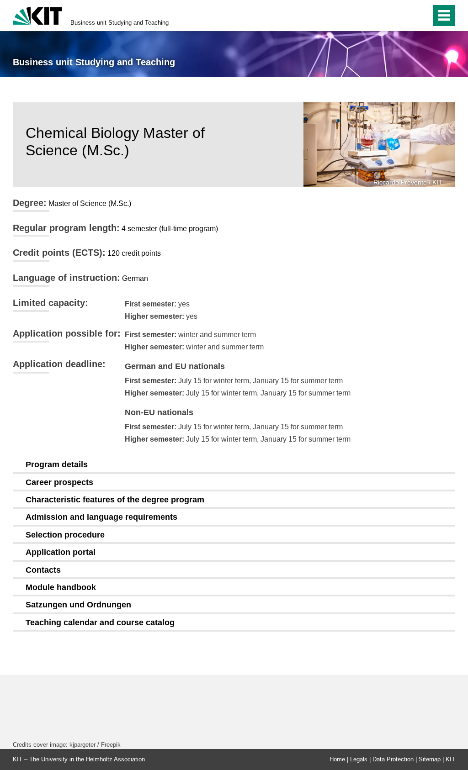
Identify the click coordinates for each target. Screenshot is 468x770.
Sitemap (430, 759)
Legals (358, 759)
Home (337, 759)
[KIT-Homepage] (37, 15)
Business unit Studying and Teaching (119, 22)
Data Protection (393, 759)
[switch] (404, 16)
